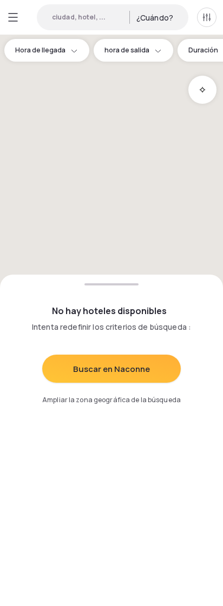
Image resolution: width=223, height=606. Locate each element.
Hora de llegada (40, 50)
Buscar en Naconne (111, 369)
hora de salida (126, 50)
